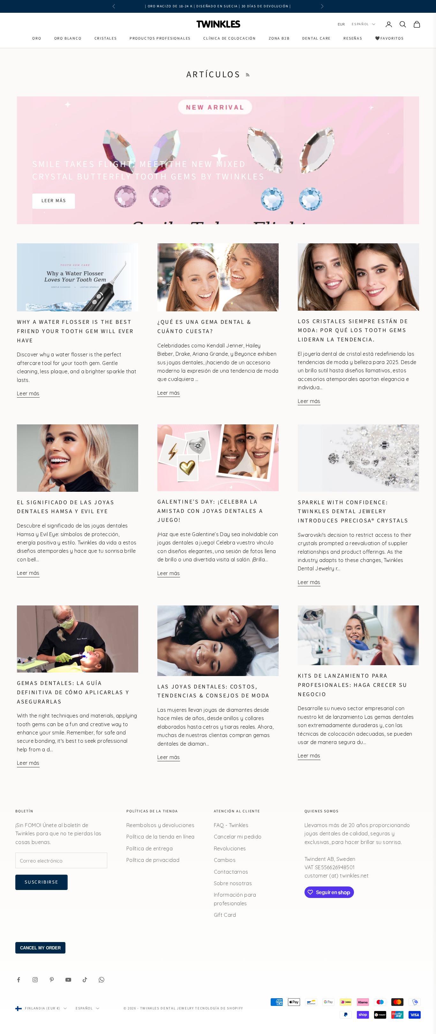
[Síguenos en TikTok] (85, 980)
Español (360, 24)
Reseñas (352, 38)
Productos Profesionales (160, 38)
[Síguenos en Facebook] (18, 980)
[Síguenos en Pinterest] (52, 980)
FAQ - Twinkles (231, 825)
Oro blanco (68, 38)
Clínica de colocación (229, 38)
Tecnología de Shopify (219, 1008)
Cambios (225, 860)
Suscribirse (41, 882)
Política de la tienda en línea (160, 836)
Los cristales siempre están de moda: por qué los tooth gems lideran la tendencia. (353, 330)
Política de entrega (149, 848)
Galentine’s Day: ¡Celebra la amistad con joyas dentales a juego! (210, 511)
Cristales (105, 38)
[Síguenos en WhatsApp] (101, 980)
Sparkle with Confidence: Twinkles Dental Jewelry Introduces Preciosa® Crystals (353, 511)
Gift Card (225, 915)
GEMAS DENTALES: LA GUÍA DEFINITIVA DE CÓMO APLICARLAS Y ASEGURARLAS (73, 692)
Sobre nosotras (233, 883)
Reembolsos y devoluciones (160, 825)
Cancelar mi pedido (238, 836)
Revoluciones (230, 848)
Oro (36, 38)
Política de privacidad (152, 860)
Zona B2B (279, 38)
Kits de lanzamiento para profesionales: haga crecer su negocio (353, 685)
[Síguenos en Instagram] (35, 980)
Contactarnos (231, 872)
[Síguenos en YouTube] (68, 980)
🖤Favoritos (389, 38)
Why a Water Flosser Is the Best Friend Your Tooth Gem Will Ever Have (75, 331)
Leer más (53, 200)
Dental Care (316, 38)
